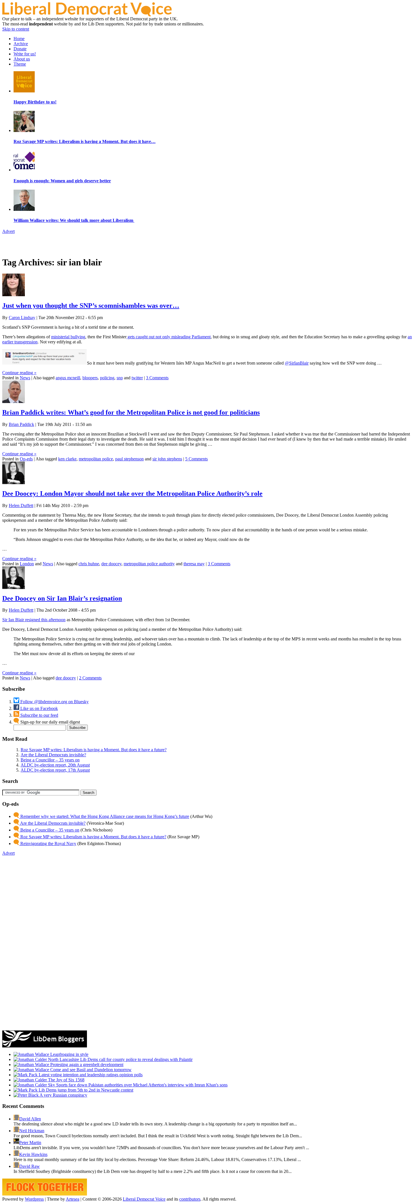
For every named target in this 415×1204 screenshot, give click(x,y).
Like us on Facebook (38, 708)
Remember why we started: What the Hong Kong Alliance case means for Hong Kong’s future (104, 816)
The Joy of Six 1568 (65, 1079)
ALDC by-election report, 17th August (55, 770)
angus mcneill (68, 377)
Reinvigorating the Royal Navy (47, 843)
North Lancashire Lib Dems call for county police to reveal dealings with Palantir (120, 1059)
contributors (189, 1199)
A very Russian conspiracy (63, 1095)
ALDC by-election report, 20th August (55, 765)
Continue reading (19, 372)
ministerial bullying (68, 336)
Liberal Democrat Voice (144, 1199)
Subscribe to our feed (38, 715)
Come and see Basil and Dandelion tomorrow (90, 1069)
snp (120, 377)
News (25, 377)
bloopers (90, 377)
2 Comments (90, 677)
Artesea (72, 1199)
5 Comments (196, 458)
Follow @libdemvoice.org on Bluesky (54, 701)
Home (19, 38)
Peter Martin (30, 1142)
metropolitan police (96, 458)
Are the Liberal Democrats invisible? (53, 754)
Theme (20, 64)
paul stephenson (129, 458)
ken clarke (67, 458)
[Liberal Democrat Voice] (87, 14)
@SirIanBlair (297, 363)
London (27, 563)
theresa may (194, 563)
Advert (8, 231)
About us (22, 59)
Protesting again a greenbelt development (86, 1064)
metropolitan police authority (149, 563)
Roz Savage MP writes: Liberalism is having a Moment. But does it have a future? (94, 749)
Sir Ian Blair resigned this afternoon (33, 619)
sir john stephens (167, 458)
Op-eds (26, 458)
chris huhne (88, 563)
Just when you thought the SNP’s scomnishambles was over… (90, 305)
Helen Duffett (21, 505)
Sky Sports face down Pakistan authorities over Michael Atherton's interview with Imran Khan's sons (137, 1084)
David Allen (30, 1118)
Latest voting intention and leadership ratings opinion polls (90, 1074)
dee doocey (111, 563)
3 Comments (157, 377)
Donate (20, 48)
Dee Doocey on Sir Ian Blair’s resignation (62, 598)
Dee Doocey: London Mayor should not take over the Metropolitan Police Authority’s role (132, 493)
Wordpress (34, 1199)
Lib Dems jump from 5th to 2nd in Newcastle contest (85, 1090)
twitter (137, 377)
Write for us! (25, 53)
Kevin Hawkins (33, 1154)
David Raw (29, 1166)
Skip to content (15, 29)
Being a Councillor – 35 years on (50, 759)
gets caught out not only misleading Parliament (168, 336)
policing (107, 377)
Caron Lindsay (22, 317)
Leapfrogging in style (68, 1054)
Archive (21, 43)
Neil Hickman (31, 1130)
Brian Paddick (21, 424)
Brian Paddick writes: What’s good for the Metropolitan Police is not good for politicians (131, 412)
